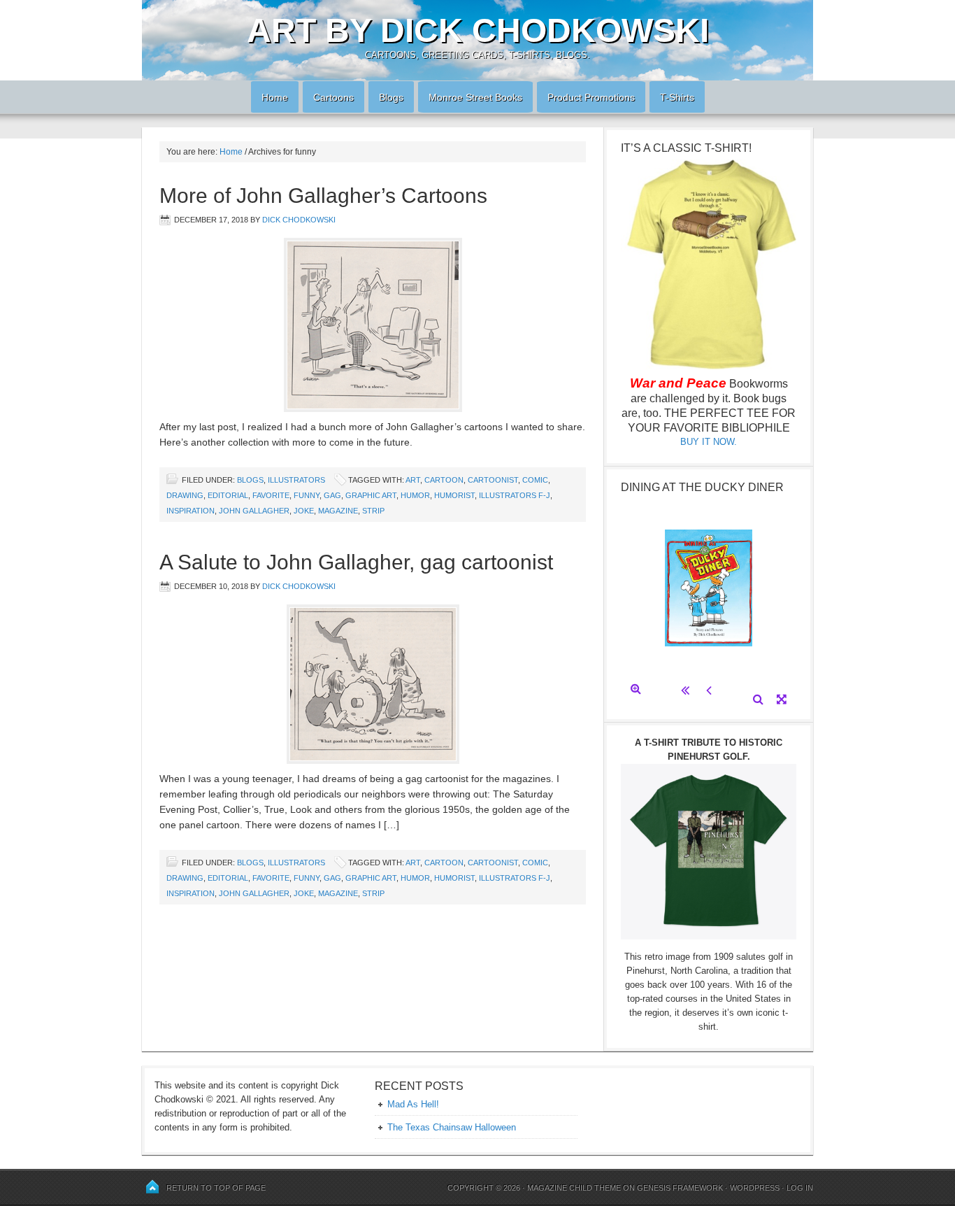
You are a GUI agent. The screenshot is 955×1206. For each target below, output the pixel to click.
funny (306, 495)
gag (332, 495)
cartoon (444, 480)
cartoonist (493, 480)
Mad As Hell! (413, 1104)
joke (304, 510)
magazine (338, 510)
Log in (800, 1188)
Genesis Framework (680, 1188)
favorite (270, 495)
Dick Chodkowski (299, 219)
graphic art (370, 495)
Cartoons (328, 97)
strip (373, 510)
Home (269, 97)
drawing (184, 495)
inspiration (190, 510)
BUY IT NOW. (708, 442)
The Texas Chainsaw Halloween (451, 1127)
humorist (454, 495)
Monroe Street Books (475, 97)
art (412, 480)
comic (535, 480)
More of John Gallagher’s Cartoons (323, 195)
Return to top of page (216, 1188)
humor (415, 495)
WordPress (755, 1188)
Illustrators (296, 480)
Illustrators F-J (514, 495)
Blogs (385, 97)
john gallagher (254, 510)
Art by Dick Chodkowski (478, 30)
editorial (228, 495)
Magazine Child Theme (574, 1188)
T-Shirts (677, 97)
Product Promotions (586, 97)
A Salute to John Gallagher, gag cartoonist (356, 562)
